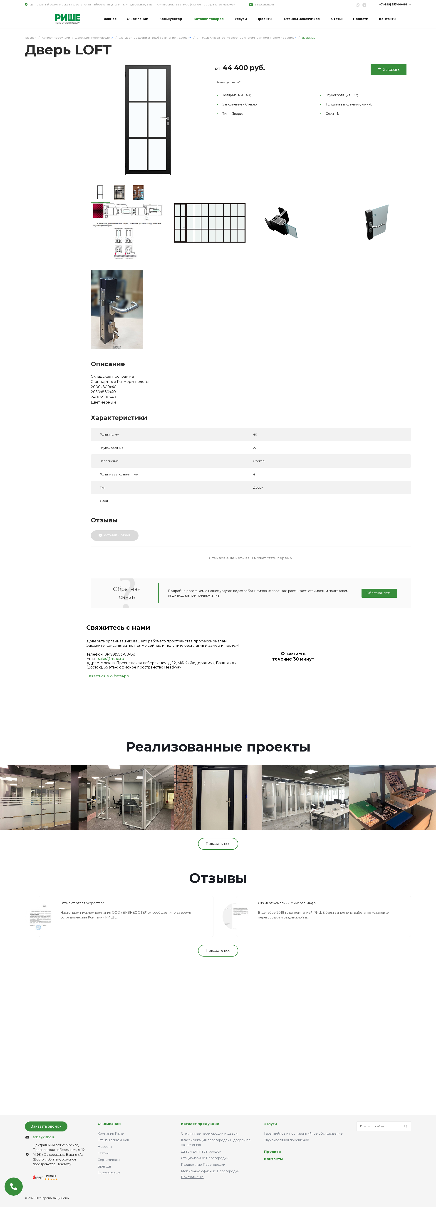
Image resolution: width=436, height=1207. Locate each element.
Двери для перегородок (201, 1151)
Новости (105, 1147)
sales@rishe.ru (264, 4)
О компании (109, 1123)
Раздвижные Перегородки (203, 1165)
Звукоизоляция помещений (286, 1140)
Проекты (272, 1151)
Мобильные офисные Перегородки (210, 1171)
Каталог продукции (200, 1123)
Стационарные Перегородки (204, 1158)
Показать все (218, 844)
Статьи (103, 1153)
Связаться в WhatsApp (108, 676)
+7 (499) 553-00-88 (393, 4)
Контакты (273, 1159)
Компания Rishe (111, 1133)
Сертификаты (109, 1160)
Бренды (104, 1166)
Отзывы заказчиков (113, 1140)
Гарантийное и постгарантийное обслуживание (303, 1133)
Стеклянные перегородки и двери (209, 1133)
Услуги (270, 1123)
